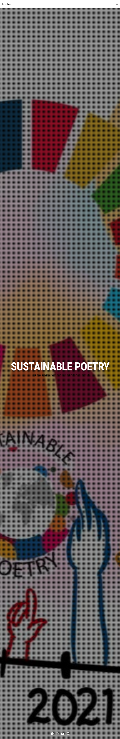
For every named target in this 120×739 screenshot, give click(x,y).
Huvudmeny (7, 4)
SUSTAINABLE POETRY (60, 366)
